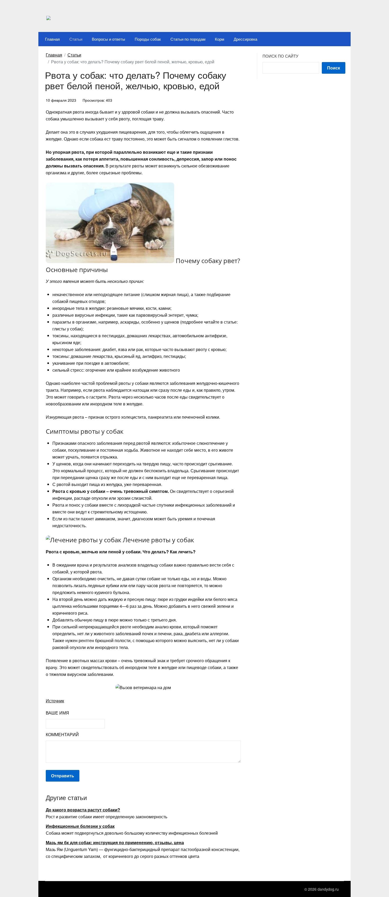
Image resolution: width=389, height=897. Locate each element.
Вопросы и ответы (108, 39)
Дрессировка (245, 39)
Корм (219, 39)
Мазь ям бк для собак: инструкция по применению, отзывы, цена (115, 842)
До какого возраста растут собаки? (83, 810)
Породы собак (148, 39)
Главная (52, 39)
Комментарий (62, 734)
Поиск (333, 68)
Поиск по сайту (280, 56)
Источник (55, 701)
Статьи (75, 39)
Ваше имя (57, 713)
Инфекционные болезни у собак (80, 826)
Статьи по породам (187, 39)
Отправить (62, 776)
